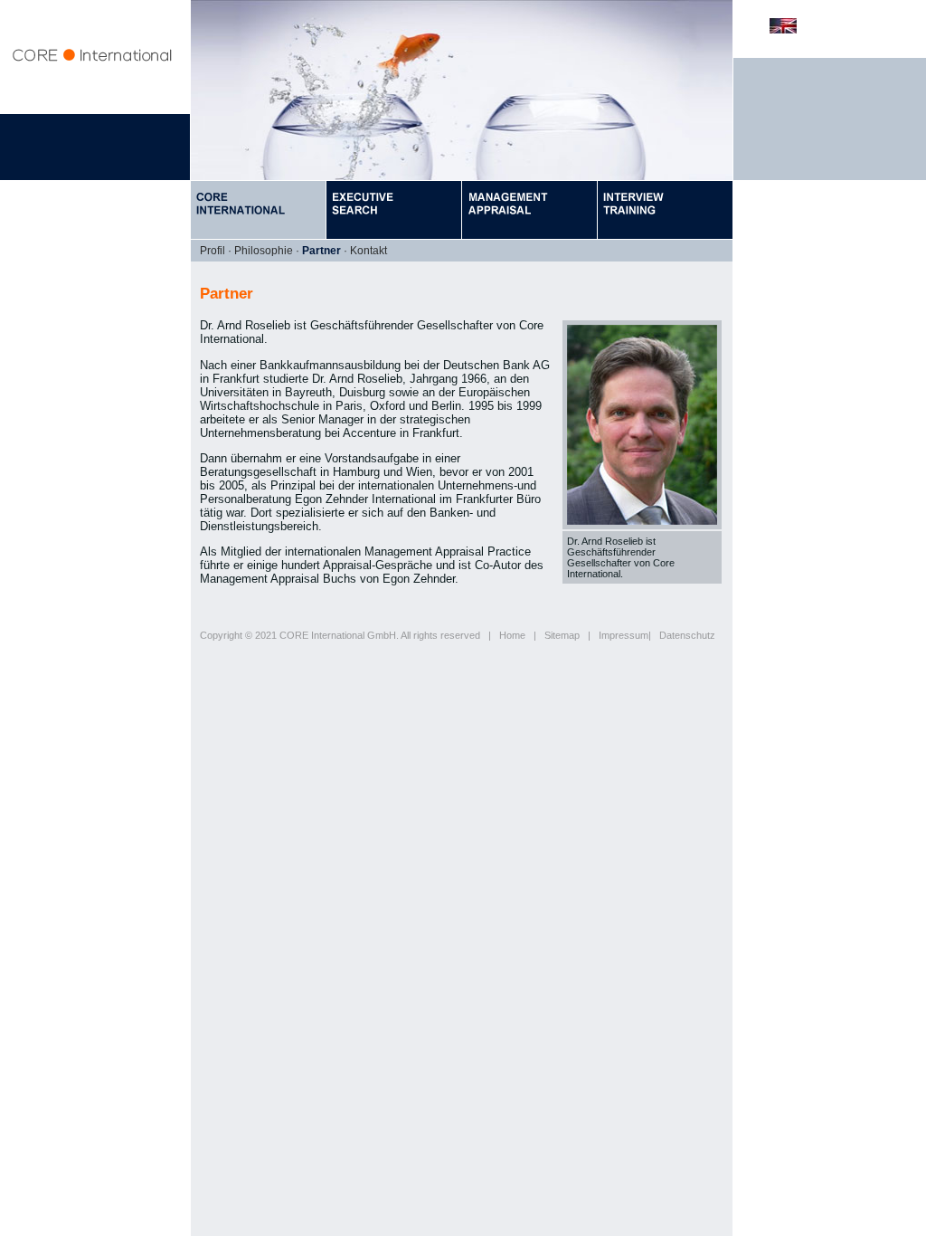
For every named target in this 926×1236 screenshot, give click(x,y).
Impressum (623, 635)
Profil (212, 250)
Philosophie (263, 250)
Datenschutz (687, 635)
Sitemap (562, 635)
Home (512, 635)
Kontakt (368, 250)
